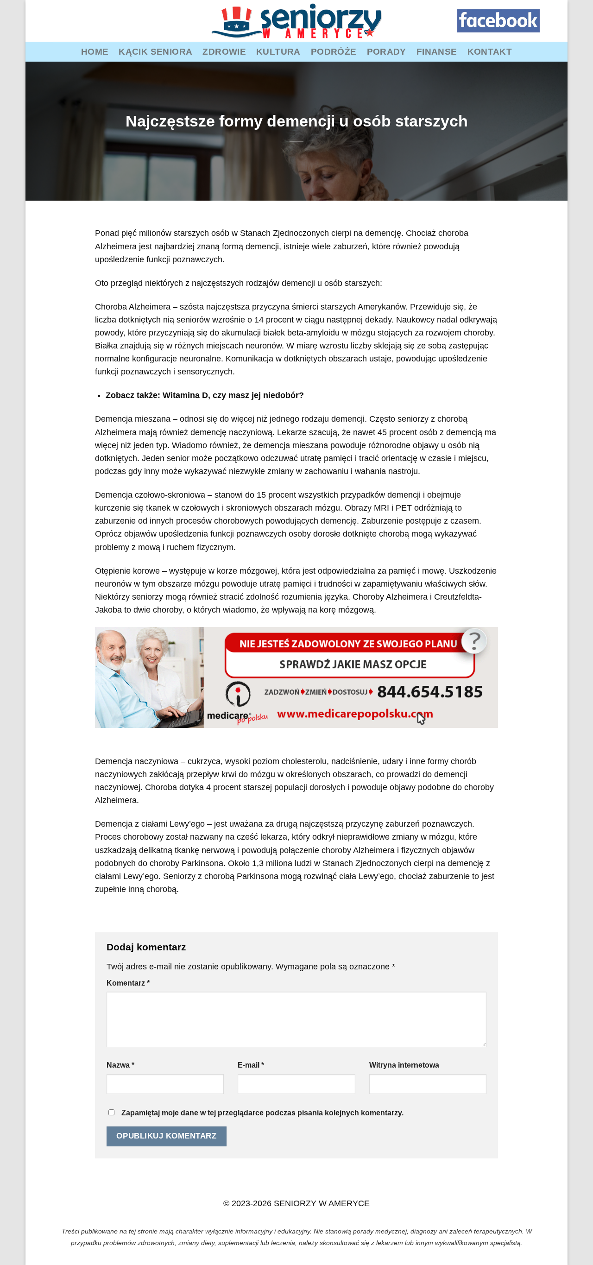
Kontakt (489, 51)
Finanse (436, 51)
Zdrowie (224, 51)
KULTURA (278, 51)
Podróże (334, 51)
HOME (95, 51)
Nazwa (120, 1065)
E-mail (251, 1065)
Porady (386, 51)
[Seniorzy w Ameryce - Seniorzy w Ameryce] (296, 20)
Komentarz (128, 983)
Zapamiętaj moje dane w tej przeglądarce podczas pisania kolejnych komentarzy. (262, 1113)
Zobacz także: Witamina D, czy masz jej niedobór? (205, 395)
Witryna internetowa (404, 1065)
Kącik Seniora (155, 51)
